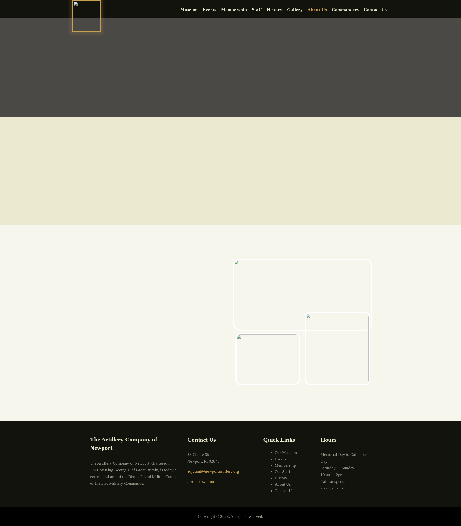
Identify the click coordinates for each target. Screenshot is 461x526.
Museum (189, 9)
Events (210, 9)
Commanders (345, 9)
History (274, 9)
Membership (234, 9)
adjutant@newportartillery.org (213, 471)
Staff (257, 9)
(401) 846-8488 (200, 482)
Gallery (295, 9)
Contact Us (375, 9)
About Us (317, 9)
